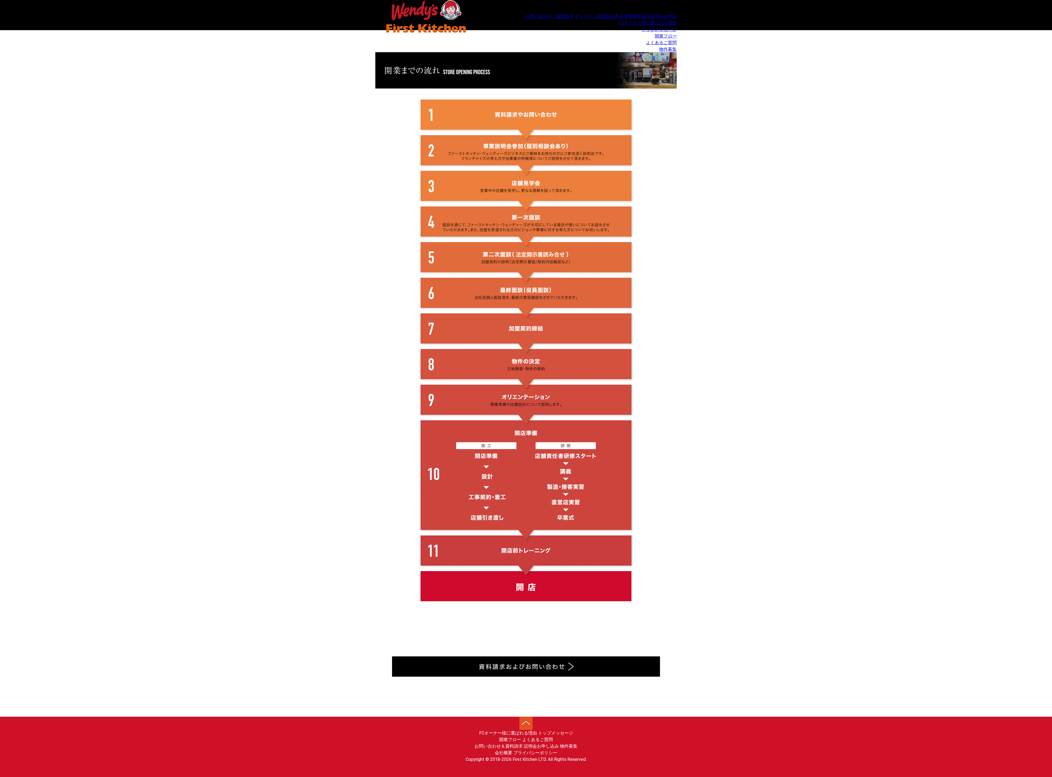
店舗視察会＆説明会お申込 (650, 16)
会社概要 (503, 752)
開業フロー (666, 36)
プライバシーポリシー (535, 752)
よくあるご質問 (661, 42)
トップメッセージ (659, 29)
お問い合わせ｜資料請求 (549, 16)
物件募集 (668, 49)
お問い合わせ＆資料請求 (498, 746)
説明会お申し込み (541, 746)
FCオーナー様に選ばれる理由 (648, 22)
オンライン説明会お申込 (599, 16)
